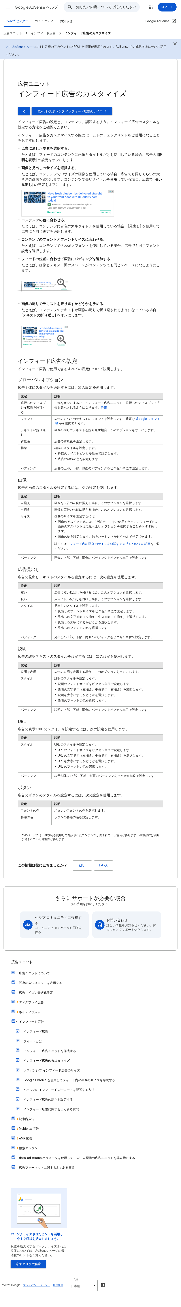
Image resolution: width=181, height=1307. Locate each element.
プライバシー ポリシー (36, 1285)
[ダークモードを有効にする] (103, 1285)
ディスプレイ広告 (31, 1002)
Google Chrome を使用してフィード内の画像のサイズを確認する (69, 1080)
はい (82, 865)
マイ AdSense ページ (20, 47)
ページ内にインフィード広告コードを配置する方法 (58, 1090)
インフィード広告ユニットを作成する (49, 1051)
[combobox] (108, 7)
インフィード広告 (31, 1022)
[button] (8, 7)
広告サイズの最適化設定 (36, 993)
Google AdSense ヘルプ (36, 7)
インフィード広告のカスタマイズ (46, 1061)
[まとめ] (175, 44)
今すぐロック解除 (28, 1264)
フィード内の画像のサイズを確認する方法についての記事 (110, 544)
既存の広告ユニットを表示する (40, 983)
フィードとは (32, 1041)
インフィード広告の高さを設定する (48, 1100)
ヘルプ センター (17, 21)
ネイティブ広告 (30, 1012)
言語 (76, 1279)
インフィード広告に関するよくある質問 (51, 1109)
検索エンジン (28, 1148)
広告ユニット (22, 962)
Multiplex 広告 (29, 1129)
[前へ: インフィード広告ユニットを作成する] (24, 111)
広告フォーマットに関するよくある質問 (47, 1168)
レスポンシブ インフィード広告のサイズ (51, 1070)
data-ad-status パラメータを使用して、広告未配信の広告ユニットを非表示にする (77, 1158)
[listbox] (83, 1285)
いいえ (103, 865)
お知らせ (66, 21)
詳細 (104, 407)
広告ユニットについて (34, 973)
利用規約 (58, 1285)
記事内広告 (26, 1119)
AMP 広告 (25, 1138)
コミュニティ (44, 21)
